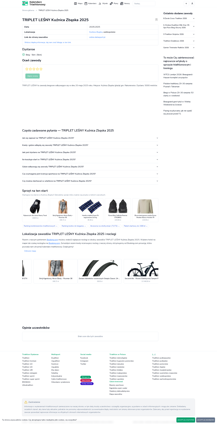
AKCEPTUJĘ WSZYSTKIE (185, 420)
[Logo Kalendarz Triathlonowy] (33, 3)
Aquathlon (55, 361)
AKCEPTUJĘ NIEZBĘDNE (205, 420)
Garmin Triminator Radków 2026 (176, 47)
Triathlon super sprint (30, 379)
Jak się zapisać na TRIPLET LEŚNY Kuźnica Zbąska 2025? (48, 138)
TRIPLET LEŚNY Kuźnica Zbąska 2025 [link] (53, 10)
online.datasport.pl (97, 37)
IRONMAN (26, 382)
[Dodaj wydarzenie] (186, 3)
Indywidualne (56, 376)
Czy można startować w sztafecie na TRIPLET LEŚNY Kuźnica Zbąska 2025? (57, 181)
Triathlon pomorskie (160, 364)
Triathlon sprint (28, 376)
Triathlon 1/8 (27, 370)
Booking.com (52, 239)
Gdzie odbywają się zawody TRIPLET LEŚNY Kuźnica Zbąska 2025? (53, 166)
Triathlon (25, 358)
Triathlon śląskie (158, 367)
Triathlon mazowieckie (118, 376)
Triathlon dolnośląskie (118, 358)
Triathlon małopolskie (118, 373)
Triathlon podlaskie (160, 361)
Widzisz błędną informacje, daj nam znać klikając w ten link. (47, 42)
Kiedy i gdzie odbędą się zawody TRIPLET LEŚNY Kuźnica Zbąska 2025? (55, 145)
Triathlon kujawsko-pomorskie (122, 361)
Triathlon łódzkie (116, 370)
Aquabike (55, 367)
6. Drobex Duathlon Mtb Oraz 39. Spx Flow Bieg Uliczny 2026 (176, 26)
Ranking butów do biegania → (74, 226)
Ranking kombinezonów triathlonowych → (41, 226)
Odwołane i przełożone (60, 382)
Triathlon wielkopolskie (161, 376)
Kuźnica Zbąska (95, 32)
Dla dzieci (55, 370)
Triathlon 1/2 (27, 364)
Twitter (83, 364)
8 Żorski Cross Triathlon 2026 (175, 18)
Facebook (84, 358)
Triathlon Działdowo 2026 (173, 41)
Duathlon (55, 358)
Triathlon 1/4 (27, 367)
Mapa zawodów (116, 394)
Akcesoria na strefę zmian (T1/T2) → (105, 226)
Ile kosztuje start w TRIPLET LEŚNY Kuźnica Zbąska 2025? (49, 159)
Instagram (84, 361)
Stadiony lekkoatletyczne (120, 391)
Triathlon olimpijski (29, 373)
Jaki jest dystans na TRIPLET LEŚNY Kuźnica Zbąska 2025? (49, 152)
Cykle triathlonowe (59, 379)
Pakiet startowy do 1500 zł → (136, 226)
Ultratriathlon (27, 385)
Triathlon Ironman (29, 361)
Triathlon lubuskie (117, 364)
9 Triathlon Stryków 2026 (173, 34)
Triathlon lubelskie (117, 367)
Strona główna (28, 10)
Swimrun (54, 364)
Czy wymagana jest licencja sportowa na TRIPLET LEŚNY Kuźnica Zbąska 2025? (59, 173)
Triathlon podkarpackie (161, 358)
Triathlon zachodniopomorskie (164, 379)
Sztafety (54, 373)
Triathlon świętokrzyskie (161, 370)
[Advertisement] (90, 106)
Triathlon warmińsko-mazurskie (164, 373)
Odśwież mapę (30, 251)
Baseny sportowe (117, 385)
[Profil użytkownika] (192, 3)
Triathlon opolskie (117, 379)
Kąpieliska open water (118, 388)
